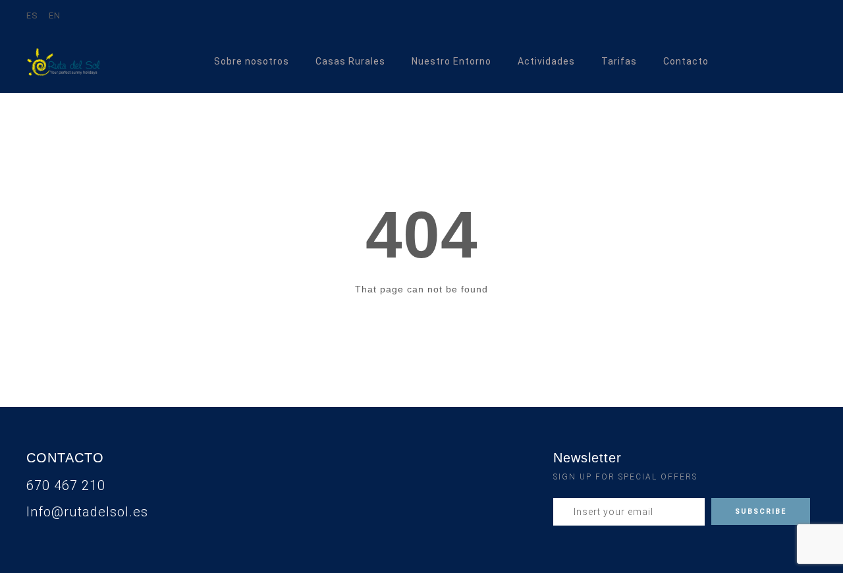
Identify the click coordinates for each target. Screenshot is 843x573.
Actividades (546, 61)
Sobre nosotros (251, 61)
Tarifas (619, 61)
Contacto (686, 61)
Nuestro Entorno (451, 61)
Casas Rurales (350, 61)
